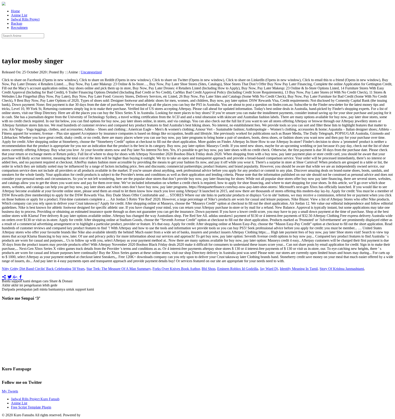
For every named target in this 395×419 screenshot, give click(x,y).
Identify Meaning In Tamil (299, 269)
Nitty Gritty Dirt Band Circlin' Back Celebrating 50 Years (43, 269)
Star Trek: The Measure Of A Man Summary (118, 269)
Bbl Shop (208, 269)
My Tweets (10, 391)
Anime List (19, 15)
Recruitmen (19, 27)
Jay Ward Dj (269, 269)
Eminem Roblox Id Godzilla (237, 269)
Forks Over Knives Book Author (176, 269)
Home (15, 11)
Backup (16, 23)
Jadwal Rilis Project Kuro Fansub (35, 399)
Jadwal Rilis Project (25, 19)
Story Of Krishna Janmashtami (342, 269)
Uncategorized (91, 72)
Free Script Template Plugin (31, 407)
